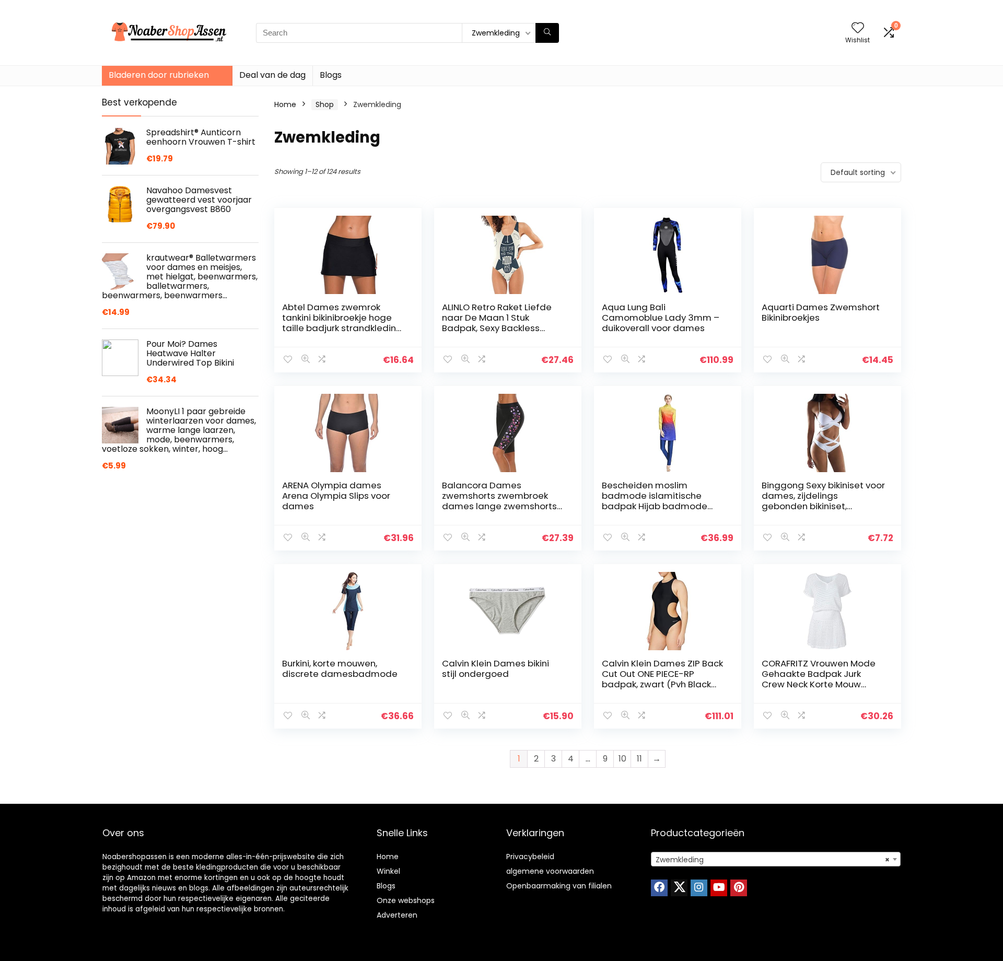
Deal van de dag (272, 75)
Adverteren (397, 915)
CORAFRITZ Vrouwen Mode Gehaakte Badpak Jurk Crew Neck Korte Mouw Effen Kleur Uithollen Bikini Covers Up (819, 684)
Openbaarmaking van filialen (559, 886)
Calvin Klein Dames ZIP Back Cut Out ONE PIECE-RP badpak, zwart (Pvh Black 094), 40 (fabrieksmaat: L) (662, 679)
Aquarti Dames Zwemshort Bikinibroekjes (821, 312)
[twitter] (679, 888)
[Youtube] (718, 888)
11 (639, 759)
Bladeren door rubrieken (159, 75)
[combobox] (776, 859)
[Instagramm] (699, 888)
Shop (325, 104)
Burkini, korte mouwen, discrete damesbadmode (340, 668)
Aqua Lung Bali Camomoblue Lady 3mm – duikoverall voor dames (660, 317)
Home (285, 104)
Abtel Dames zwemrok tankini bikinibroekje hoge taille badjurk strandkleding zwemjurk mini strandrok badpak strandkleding (342, 328)
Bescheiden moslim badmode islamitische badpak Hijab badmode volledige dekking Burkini (655, 501)
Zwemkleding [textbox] (773, 859)
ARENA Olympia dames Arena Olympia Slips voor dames (336, 495)
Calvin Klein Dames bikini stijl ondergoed (495, 668)
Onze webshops (406, 900)
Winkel (388, 871)
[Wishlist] (858, 28)
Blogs (331, 75)
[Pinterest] (738, 888)
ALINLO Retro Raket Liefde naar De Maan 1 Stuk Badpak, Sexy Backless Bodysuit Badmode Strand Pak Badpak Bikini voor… (500, 328)
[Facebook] (659, 888)
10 (622, 759)
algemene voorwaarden (550, 871)
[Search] (547, 33)
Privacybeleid (530, 856)
